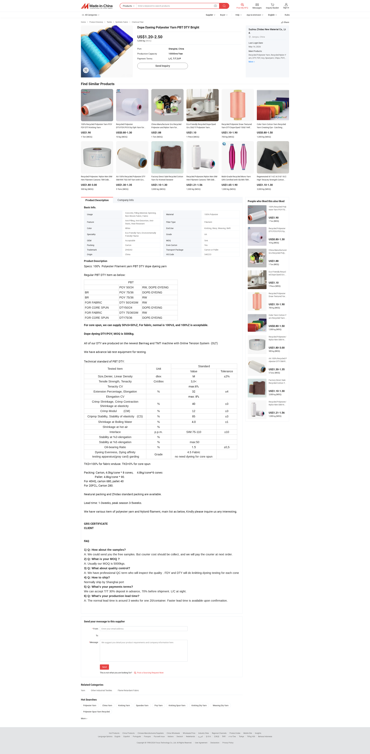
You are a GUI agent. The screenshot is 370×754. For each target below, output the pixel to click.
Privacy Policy (227, 742)
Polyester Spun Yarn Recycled (96, 711)
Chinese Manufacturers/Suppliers (151, 733)
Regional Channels (219, 733)
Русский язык (159, 736)
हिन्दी (223, 736)
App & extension (254, 14)
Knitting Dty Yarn (199, 705)
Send (104, 667)
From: (95, 628)
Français (147, 736)
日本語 (216, 736)
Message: (93, 642)
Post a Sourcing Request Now (149, 672)
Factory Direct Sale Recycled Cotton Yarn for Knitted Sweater (278, 381)
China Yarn (107, 705)
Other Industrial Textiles (101, 690)
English (117, 736)
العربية (200, 736)
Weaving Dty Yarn (221, 705)
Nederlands (190, 736)
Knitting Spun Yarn (177, 705)
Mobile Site (247, 733)
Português (137, 736)
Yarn (83, 690)
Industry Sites (203, 733)
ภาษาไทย (232, 736)
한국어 (208, 736)
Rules (287, 14)
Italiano (171, 736)
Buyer (222, 14)
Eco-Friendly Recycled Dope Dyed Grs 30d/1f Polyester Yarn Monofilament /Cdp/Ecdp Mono (278, 273)
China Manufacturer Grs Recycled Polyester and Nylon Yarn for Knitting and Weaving (278, 251)
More (251, 61)
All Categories (91, 14)
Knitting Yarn (124, 705)
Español (126, 736)
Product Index (235, 733)
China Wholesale (173, 733)
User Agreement (201, 742)
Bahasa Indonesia (265, 736)
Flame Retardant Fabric (128, 690)
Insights (258, 733)
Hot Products (114, 733)
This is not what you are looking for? (116, 672)
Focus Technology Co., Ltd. (166, 742)
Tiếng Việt (251, 736)
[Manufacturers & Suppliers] (96, 6)
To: (97, 635)
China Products (128, 733)
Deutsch (180, 736)
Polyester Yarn (89, 705)
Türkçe (241, 736)
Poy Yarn (159, 705)
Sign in (286, 7)
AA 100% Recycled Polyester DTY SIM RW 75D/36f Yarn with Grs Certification (278, 360)
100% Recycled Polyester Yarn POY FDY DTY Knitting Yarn (277, 208)
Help (237, 14)
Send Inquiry (162, 65)
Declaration (214, 742)
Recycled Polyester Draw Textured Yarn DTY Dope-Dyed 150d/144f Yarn (277, 295)
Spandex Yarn (142, 705)
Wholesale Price (189, 733)
